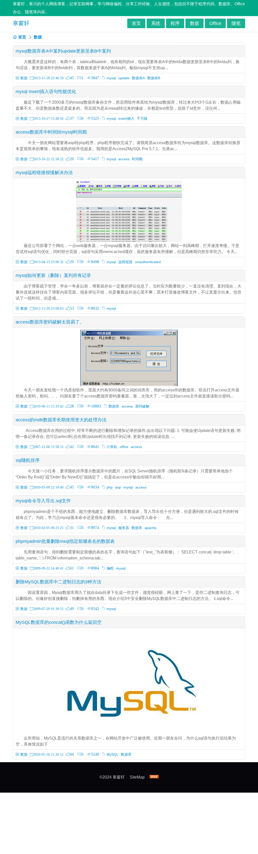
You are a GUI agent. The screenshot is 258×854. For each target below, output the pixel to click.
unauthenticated (148, 262)
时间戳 (137, 159)
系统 (155, 23)
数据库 (114, 406)
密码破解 (142, 406)
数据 (194, 23)
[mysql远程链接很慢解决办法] (129, 240)
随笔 (236, 23)
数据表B (153, 78)
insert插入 (126, 118)
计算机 (112, 447)
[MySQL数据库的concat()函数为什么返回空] (129, 733)
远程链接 (125, 262)
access (124, 159)
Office (215, 23)
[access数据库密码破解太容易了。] (129, 385)
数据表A (138, 78)
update (124, 78)
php (110, 487)
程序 (175, 23)
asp (118, 487)
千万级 (142, 118)
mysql (111, 78)
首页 (136, 23)
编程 (110, 568)
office (124, 447)
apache (150, 528)
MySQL (112, 754)
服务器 (123, 528)
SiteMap (137, 777)
